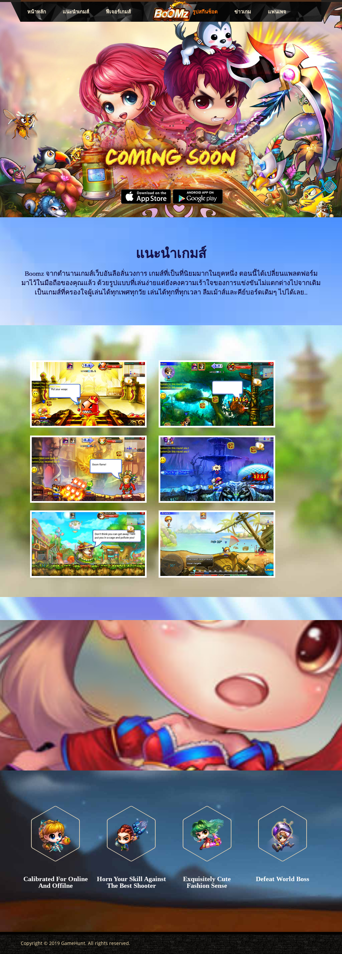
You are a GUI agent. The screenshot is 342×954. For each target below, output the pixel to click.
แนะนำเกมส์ (76, 11)
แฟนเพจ (277, 11)
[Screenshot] (86, 395)
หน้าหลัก (36, 11)
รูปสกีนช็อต (205, 11)
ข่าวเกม (242, 11)
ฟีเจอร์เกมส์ (118, 11)
